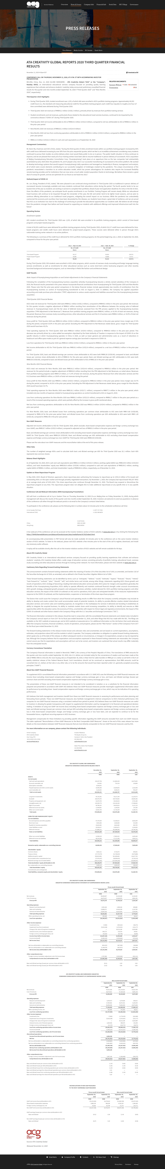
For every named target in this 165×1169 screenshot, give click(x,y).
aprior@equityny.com (80, 750)
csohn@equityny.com (80, 741)
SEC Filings (123, 4)
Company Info (89, 4)
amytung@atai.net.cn (33, 741)
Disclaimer (128, 1164)
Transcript (133, 84)
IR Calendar (88, 50)
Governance (134, 4)
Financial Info (101, 4)
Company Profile (68, 1157)
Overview (64, 4)
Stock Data (112, 4)
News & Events (76, 4)
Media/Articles (78, 50)
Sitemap (115, 1157)
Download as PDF (133, 72)
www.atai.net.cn (109, 532)
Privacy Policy (118, 1164)
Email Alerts (98, 50)
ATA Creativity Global (36, 1164)
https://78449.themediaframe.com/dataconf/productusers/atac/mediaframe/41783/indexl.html (61, 534)
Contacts (84, 1157)
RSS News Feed (99, 1157)
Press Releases (67, 50)
